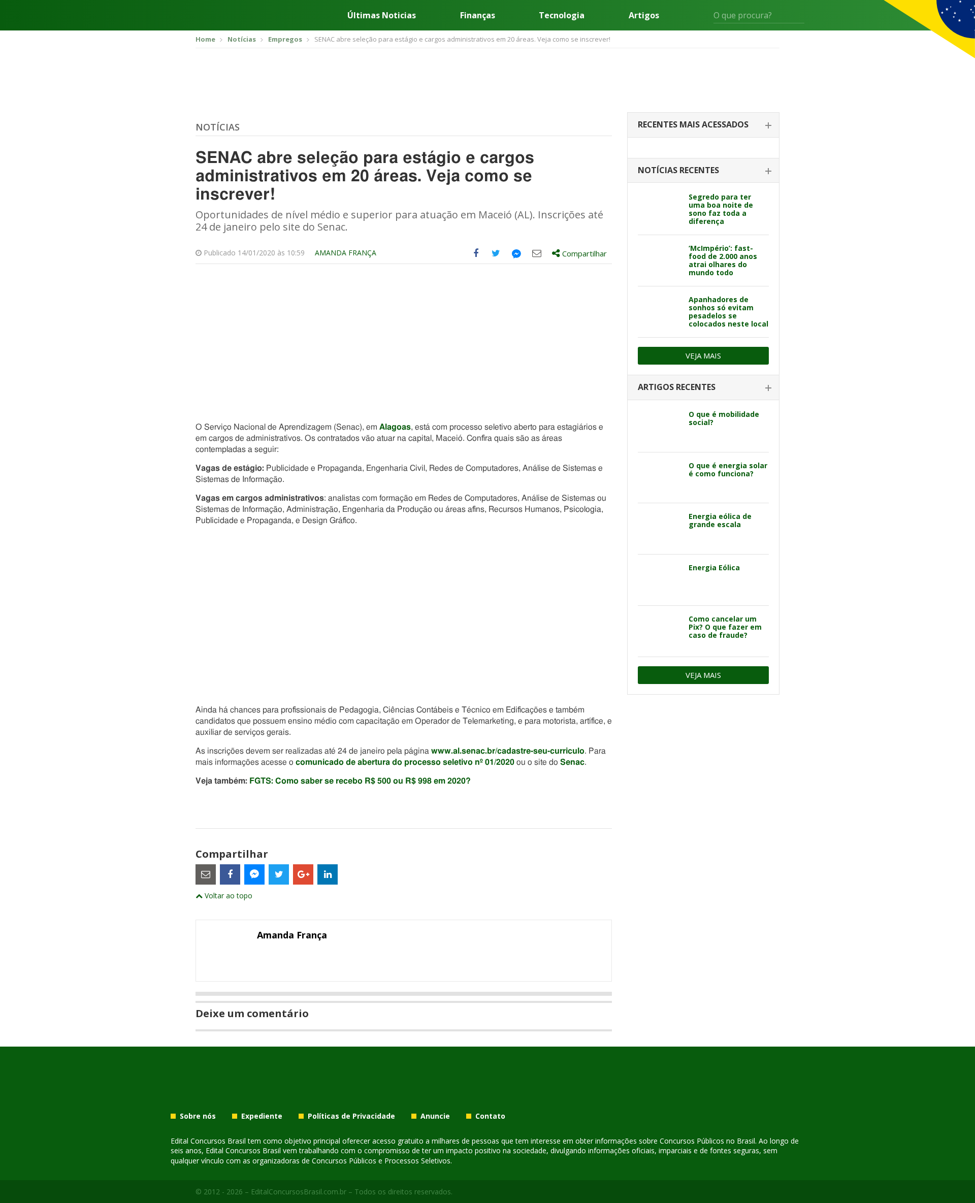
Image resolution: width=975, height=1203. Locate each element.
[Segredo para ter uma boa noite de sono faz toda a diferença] (659, 209)
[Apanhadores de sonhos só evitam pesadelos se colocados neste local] (659, 312)
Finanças (477, 15)
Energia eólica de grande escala (720, 520)
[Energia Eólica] (659, 580)
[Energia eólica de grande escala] (659, 528)
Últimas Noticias (381, 15)
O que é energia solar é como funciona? (728, 469)
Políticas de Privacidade (351, 1116)
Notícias (218, 127)
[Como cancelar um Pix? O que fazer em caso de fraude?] (659, 631)
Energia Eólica (714, 567)
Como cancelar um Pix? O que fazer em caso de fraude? (725, 627)
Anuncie (435, 1116)
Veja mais (703, 355)
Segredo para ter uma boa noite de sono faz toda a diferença (721, 209)
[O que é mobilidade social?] (659, 426)
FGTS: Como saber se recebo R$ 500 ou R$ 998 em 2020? (360, 781)
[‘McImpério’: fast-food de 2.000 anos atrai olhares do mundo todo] (659, 260)
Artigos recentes (677, 387)
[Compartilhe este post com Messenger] (516, 253)
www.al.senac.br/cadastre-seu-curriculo (507, 751)
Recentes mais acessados (693, 124)
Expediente (261, 1116)
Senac (572, 762)
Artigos (644, 15)
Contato (490, 1116)
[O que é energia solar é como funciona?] (659, 478)
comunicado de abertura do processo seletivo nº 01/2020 (405, 762)
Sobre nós (198, 1116)
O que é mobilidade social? (724, 418)
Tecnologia (561, 15)
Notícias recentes (678, 170)
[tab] (703, 125)
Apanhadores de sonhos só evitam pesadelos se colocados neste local (728, 312)
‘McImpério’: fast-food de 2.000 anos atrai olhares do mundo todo (723, 260)
